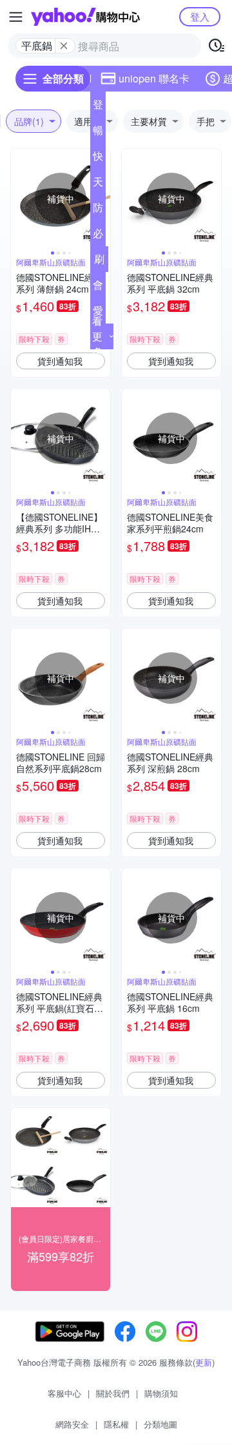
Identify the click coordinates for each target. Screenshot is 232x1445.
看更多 (97, 336)
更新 (203, 1362)
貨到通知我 (59, 360)
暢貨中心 (98, 132)
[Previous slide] (19, 198)
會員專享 (98, 287)
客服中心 (64, 1393)
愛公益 (98, 313)
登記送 (98, 107)
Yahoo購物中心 (85, 17)
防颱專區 (98, 210)
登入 (199, 16)
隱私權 (116, 1424)
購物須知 (161, 1393)
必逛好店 (98, 236)
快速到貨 (98, 158)
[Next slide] (212, 198)
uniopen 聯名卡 (154, 78)
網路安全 (72, 1424)
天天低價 (98, 184)
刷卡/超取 (99, 261)
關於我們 (113, 1393)
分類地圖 (160, 1424)
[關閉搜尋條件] (64, 46)
